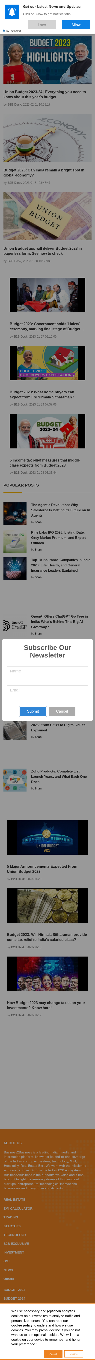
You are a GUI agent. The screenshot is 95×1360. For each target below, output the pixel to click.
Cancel (62, 711)
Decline (74, 1354)
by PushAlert (13, 27)
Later (56, 22)
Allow (81, 22)
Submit (33, 711)
